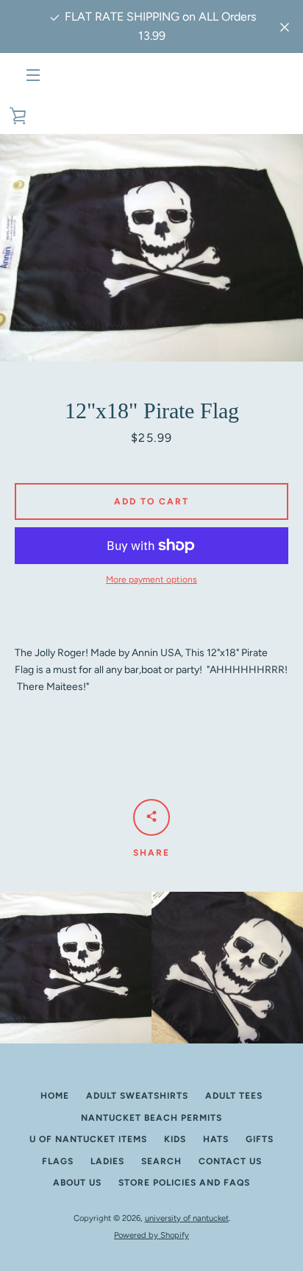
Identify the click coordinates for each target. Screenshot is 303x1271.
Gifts (260, 1139)
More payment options (151, 579)
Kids (175, 1139)
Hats (216, 1139)
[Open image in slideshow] (151, 248)
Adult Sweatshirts (137, 1096)
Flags (58, 1161)
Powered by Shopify (151, 1235)
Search (161, 1161)
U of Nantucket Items (88, 1139)
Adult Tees (234, 1096)
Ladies (107, 1161)
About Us (77, 1182)
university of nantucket (187, 1218)
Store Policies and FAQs (184, 1182)
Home (54, 1096)
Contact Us (230, 1161)
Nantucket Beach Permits (151, 1118)
